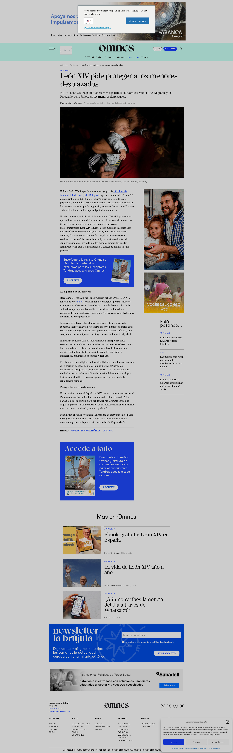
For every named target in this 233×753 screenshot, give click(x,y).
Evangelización (79, 729)
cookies (125, 645)
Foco (74, 718)
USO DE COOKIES (103, 750)
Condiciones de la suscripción (156, 750)
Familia (75, 732)
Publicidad (146, 726)
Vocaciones (78, 735)
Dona (157, 49)
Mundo (121, 57)
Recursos (122, 718)
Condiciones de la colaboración (210, 748)
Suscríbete (170, 49)
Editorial (99, 724)
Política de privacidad (192, 748)
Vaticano (133, 57)
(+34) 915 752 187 (56, 708)
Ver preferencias (218, 742)
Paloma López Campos (71, 103)
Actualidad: (93, 57)
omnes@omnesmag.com (59, 711)
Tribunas (99, 729)
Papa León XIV (92, 430)
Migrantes (77, 430)
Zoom (144, 57)
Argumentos (124, 724)
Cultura (109, 57)
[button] (227, 721)
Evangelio (123, 732)
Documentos (124, 726)
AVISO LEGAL (68, 750)
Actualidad (64, 65)
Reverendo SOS (125, 740)
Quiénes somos (148, 724)
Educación (77, 726)
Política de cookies (178, 748)
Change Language (137, 20)
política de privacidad (162, 642)
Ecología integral (81, 724)
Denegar (196, 742)
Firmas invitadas (102, 726)
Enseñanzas (123, 729)
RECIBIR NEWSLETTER (167, 653)
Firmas (98, 718)
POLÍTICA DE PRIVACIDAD (85, 750)
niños (80, 301)
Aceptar (174, 742)
